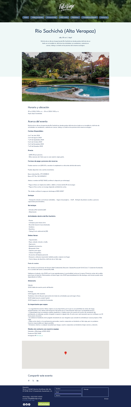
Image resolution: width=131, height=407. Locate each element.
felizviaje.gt (39, 335)
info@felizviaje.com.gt (35, 398)
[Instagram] (24, 404)
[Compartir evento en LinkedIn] (37, 380)
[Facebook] (26, 404)
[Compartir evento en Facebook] (29, 380)
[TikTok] (29, 404)
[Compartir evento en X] (33, 380)
